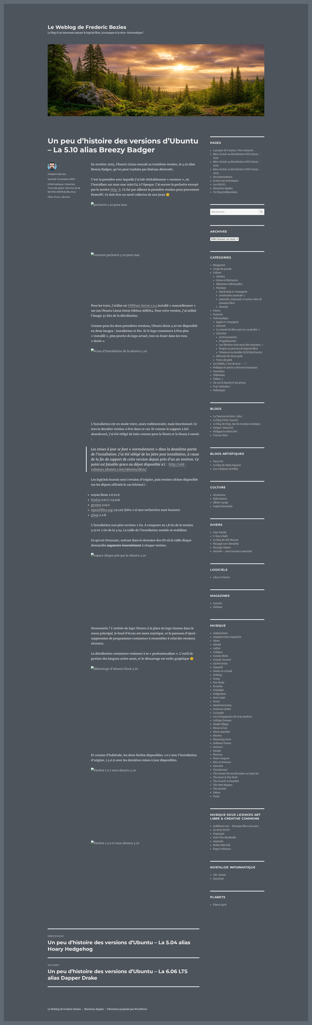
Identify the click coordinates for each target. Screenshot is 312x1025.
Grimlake (218, 690)
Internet (221, 325)
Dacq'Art (218, 461)
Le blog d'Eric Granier (225, 420)
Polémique (219, 390)
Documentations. (223, 177)
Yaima (216, 792)
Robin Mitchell (221, 845)
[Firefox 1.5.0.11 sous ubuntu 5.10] (145, 874)
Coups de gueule (222, 268)
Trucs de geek (56, 187)
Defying (217, 674)
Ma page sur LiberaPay (226, 543)
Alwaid (217, 644)
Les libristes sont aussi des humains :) (241, 344)
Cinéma (220, 276)
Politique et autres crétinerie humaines (235, 367)
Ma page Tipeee (222, 547)
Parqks (217, 750)
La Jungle (218, 712)
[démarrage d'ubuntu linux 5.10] (145, 706)
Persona (217, 754)
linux (57, 196)
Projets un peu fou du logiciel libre (238, 348)
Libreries (69, 184)
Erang (216, 678)
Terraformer (220, 769)
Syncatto (218, 766)
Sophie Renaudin (223, 506)
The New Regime (222, 785)
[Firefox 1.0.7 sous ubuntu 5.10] (145, 801)
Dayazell (218, 667)
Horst (216, 701)
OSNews (217, 607)
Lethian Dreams (222, 720)
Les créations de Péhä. (225, 468)
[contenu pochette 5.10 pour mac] (145, 275)
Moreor (217, 735)
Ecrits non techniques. (226, 180)
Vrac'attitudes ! (222, 386)
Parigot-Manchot (223, 427)
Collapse (218, 652)
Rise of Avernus (222, 762)
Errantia (217, 686)
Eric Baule (218, 682)
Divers (216, 310)
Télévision (219, 375)
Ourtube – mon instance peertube (232, 551)
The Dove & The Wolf (225, 777)
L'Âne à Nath (220, 536)
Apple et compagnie (227, 322)
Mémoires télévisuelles (229, 284)
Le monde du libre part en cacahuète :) (238, 329)
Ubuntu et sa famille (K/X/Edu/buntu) (240, 352)
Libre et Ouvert (221, 577)
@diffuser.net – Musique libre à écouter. (236, 826)
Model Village (221, 724)
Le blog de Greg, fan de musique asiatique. (237, 424)
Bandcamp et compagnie (233, 291)
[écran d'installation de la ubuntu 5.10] (145, 382)
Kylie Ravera (220, 498)
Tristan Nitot (220, 435)
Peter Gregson (221, 758)
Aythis (216, 648)
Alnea (216, 640)
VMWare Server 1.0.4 (142, 305)
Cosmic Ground (222, 659)
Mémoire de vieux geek (229, 356)
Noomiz (223, 306)
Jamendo (218, 841)
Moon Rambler (221, 731)
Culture (217, 272)
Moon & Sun (220, 728)
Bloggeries (219, 265)
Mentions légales (223, 188)
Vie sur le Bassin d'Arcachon (229, 382)
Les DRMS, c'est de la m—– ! (229, 363)
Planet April (219, 904)
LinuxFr (217, 603)
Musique (221, 287)
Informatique (55, 184)
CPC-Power (219, 874)
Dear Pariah (219, 532)
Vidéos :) (218, 379)
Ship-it (115, 189)
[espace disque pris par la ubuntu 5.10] (145, 587)
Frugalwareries (227, 341)
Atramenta (219, 495)
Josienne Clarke (222, 709)
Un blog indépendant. (225, 192)
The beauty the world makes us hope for (236, 773)
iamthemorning (222, 705)
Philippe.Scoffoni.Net (225, 431)
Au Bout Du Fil (221, 829)
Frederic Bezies (57, 174)
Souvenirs (219, 371)
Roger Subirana (222, 848)
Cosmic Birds (220, 655)
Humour (218, 314)
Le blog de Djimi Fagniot (227, 465)
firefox (96, 500)
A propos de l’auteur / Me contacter (233, 150)
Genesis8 (218, 878)
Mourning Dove (222, 739)
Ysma (216, 796)
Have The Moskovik (224, 837)
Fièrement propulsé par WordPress (127, 1009)
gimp (94, 515)
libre (50, 196)
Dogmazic (219, 833)
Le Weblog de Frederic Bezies (87, 27)
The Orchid (219, 788)
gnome (96, 505)
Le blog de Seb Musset (225, 539)
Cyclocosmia (220, 663)
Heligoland (219, 693)
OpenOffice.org (102, 510)
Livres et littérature (227, 280)
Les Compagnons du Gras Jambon (232, 716)
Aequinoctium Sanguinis (227, 637)
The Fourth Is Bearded (226, 781)
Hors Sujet (219, 697)
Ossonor (218, 747)
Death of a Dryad (222, 671)
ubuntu (65, 196)
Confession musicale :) (232, 295)
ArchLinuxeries (228, 337)
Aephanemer (220, 633)
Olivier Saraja (220, 502)
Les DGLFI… (220, 184)
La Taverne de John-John (227, 416)
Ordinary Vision (222, 743)
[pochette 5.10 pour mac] (145, 224)
